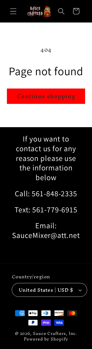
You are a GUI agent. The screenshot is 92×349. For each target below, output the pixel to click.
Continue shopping (46, 96)
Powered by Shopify (46, 339)
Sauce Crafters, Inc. (55, 333)
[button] (13, 11)
